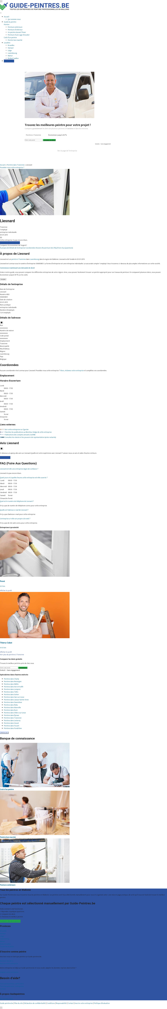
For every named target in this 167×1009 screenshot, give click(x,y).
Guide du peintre (10, 22)
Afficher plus (4, 733)
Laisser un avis (5, 457)
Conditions (51, 1003)
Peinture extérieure (15, 27)
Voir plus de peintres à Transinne (12, 654)
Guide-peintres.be (6, 1003)
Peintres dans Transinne (15, 165)
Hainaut (10, 48)
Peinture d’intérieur (15, 29)
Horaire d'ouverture (43, 247)
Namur (10, 55)
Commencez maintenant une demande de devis (17, 268)
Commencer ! (23, 667)
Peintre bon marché (15, 40)
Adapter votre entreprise (9, 972)
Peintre (6, 24)
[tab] (83, 469)
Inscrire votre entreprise (9, 963)
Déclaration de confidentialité (35, 1003)
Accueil (6, 16)
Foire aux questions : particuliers (12, 983)
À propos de (4, 247)
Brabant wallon (13, 58)
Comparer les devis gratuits (10, 242)
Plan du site (18, 1003)
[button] (19, 469)
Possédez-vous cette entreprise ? (12, 167)
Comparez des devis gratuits (10, 921)
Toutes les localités (7, 946)
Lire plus (3, 279)
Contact (3, 989)
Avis (52, 247)
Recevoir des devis (6, 961)
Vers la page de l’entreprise (67, 150)
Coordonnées (31, 247)
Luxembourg (12, 53)
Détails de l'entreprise (17, 247)
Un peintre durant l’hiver (17, 32)
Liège (10, 50)
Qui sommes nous (14, 19)
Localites (7, 42)
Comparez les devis (49, 140)
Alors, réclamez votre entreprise (72, 370)
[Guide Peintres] (34, 9)
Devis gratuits (9, 61)
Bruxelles (11, 45)
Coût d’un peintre (10, 37)
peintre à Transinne (18, 259)
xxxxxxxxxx (4, 328)
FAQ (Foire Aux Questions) (63, 247)
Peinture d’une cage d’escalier (19, 35)
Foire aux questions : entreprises (12, 986)
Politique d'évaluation (102, 1003)
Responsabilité (61, 1003)
